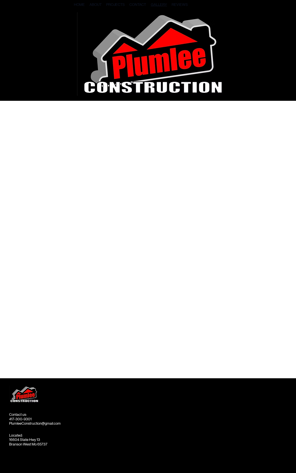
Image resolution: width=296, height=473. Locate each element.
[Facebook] (11, 462)
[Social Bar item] (18, 462)
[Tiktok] (33, 462)
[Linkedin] (26, 462)
